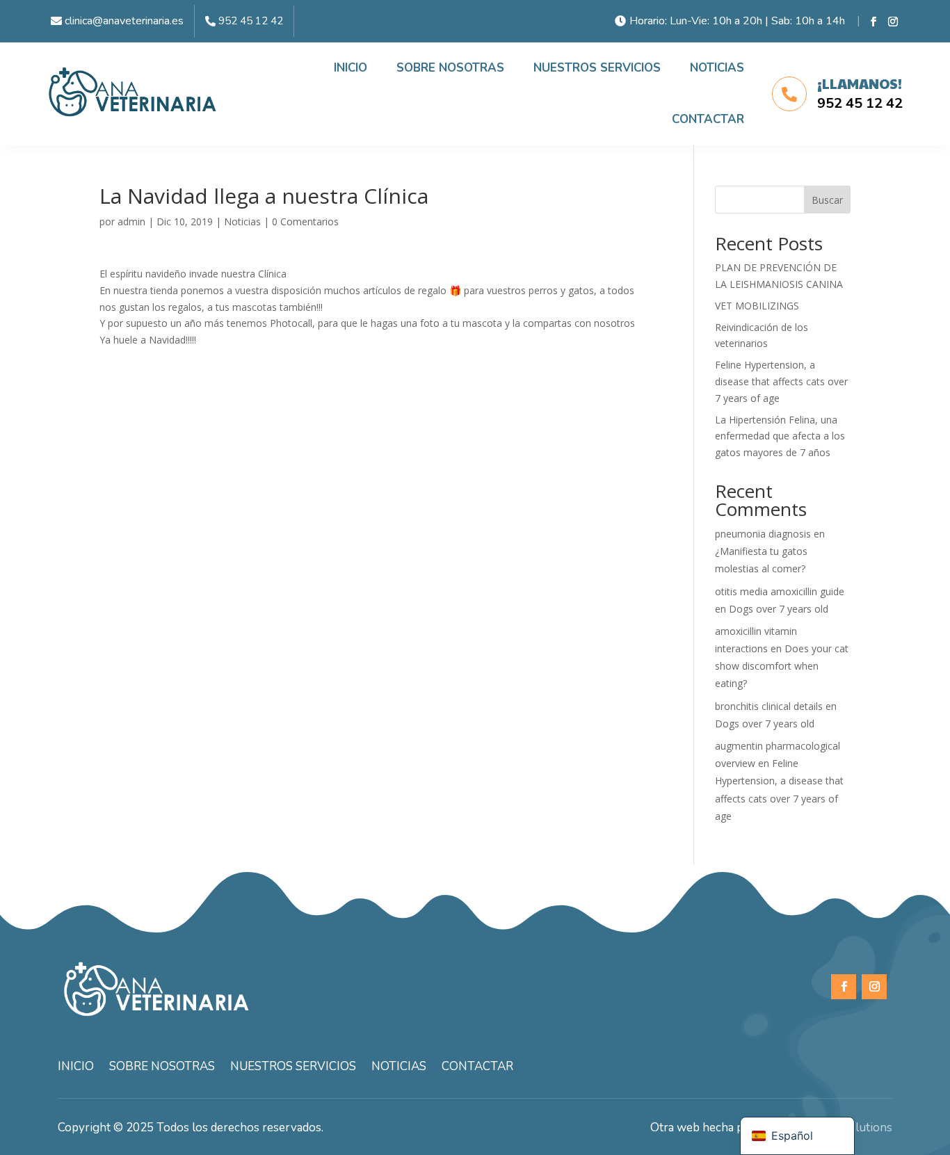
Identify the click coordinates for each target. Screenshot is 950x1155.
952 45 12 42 (250, 21)
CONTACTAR (708, 119)
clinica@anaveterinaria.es (124, 21)
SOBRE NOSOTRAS (450, 68)
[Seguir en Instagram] (893, 21)
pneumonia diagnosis (763, 533)
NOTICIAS (717, 68)
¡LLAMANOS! (859, 83)
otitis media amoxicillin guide (779, 591)
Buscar (827, 200)
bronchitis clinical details (769, 706)
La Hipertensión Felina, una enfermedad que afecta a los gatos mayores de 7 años (780, 436)
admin (131, 221)
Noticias (242, 221)
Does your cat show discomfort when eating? (781, 666)
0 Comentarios (305, 221)
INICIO (350, 68)
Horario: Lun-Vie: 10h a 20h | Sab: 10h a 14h (737, 21)
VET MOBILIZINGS (757, 305)
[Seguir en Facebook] (873, 21)
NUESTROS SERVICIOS (597, 68)
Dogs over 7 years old (778, 608)
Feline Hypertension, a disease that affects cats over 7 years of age (781, 381)
